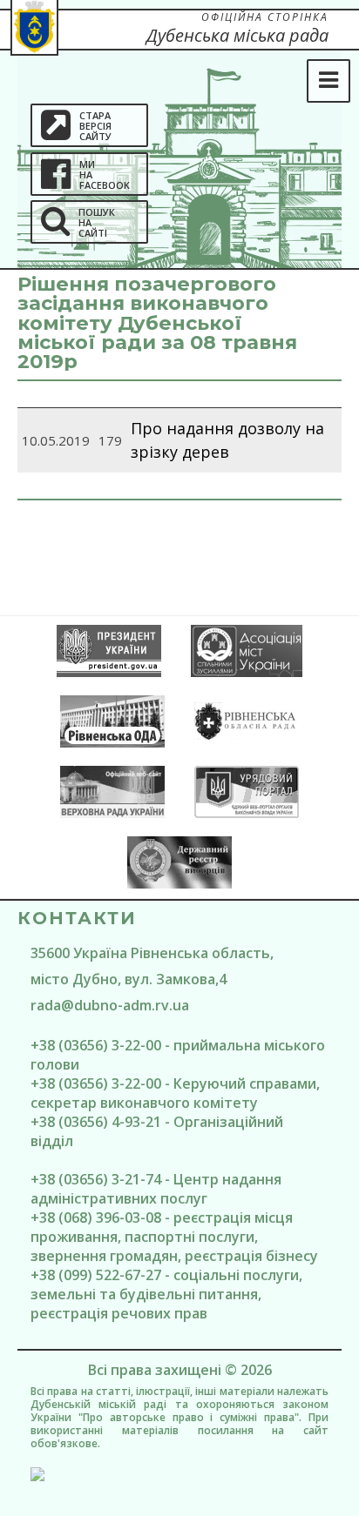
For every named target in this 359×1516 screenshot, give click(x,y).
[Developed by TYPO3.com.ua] (179, 1474)
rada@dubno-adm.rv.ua (109, 1005)
